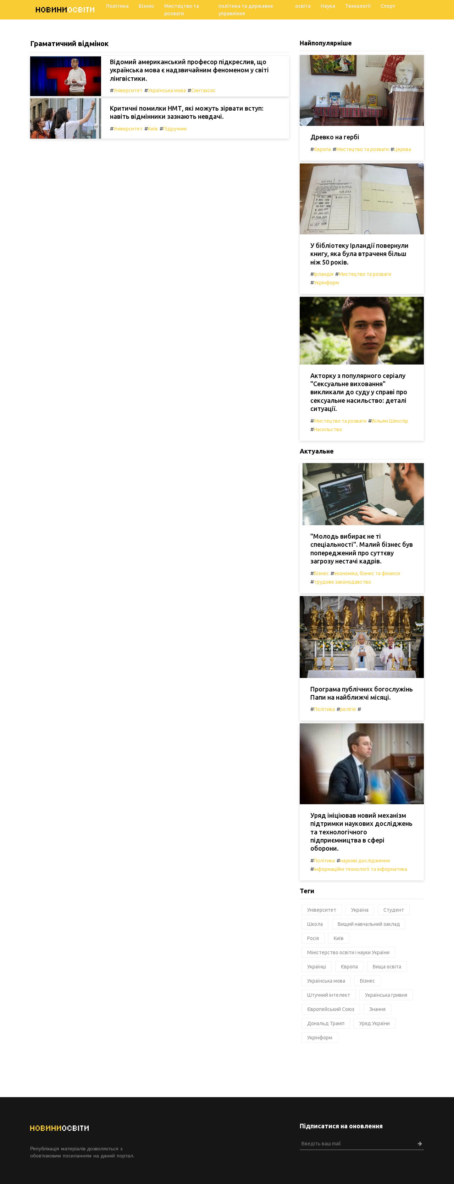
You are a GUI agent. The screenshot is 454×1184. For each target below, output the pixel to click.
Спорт (388, 6)
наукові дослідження (365, 860)
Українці (316, 966)
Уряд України (374, 1023)
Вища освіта (387, 966)
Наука (328, 6)
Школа (315, 924)
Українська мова (167, 90)
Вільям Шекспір (390, 421)
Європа (322, 149)
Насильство (328, 429)
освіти (65, 10)
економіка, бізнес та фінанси (367, 573)
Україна (360, 910)
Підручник (175, 129)
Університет (128, 90)
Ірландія (323, 274)
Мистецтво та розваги (181, 9)
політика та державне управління (245, 9)
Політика (117, 6)
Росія (313, 938)
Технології (358, 6)
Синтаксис (203, 90)
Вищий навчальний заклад (369, 924)
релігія (348, 709)
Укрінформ (326, 282)
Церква (402, 149)
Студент (393, 910)
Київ (153, 129)
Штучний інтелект (328, 995)
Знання (377, 1009)
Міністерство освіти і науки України (348, 952)
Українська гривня (386, 995)
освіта (303, 6)
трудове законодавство (342, 582)
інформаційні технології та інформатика (360, 869)
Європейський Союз (330, 1009)
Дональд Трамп (325, 1023)
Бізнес (146, 6)
